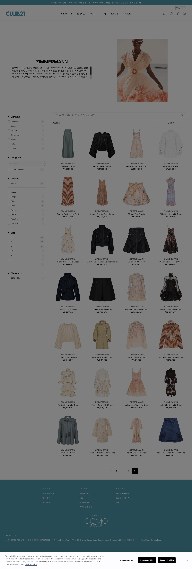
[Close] (187, 560)
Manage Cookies (127, 560)
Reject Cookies (146, 560)
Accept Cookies (167, 560)
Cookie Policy (31, 564)
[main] (96, 560)
